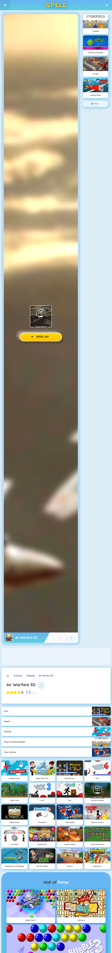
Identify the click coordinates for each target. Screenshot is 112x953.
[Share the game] (71, 637)
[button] (107, 5)
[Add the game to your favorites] (40, 684)
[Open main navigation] (5, 5)
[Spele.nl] (7, 675)
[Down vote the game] (63, 637)
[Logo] (56, 5)
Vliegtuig (30, 675)
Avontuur (18, 675)
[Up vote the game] (55, 637)
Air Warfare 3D (46, 675)
